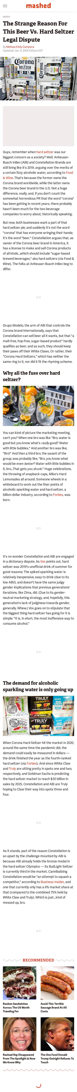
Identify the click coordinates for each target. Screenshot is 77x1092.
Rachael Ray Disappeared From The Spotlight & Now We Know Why (19, 1058)
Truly (12, 769)
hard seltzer (45, 152)
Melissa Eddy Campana (20, 47)
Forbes (58, 495)
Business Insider (52, 882)
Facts (6, 17)
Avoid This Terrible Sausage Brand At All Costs (54, 1007)
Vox (42, 561)
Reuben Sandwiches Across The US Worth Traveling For (16, 1007)
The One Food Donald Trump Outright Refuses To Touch (57, 1058)
